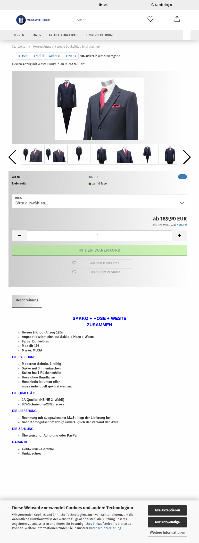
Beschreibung (27, 300)
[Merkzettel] (150, 20)
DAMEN (36, 35)
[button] (177, 20)
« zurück (38, 56)
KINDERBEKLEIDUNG (100, 35)
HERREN (18, 35)
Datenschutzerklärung (105, 528)
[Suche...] (121, 20)
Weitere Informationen (167, 533)
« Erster (23, 56)
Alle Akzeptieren (167, 510)
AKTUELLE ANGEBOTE (63, 35)
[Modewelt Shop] (33, 20)
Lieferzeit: (19, 183)
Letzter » (70, 56)
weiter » (54, 56)
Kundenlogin (163, 5)
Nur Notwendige (167, 522)
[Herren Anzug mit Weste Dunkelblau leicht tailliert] (99, 107)
